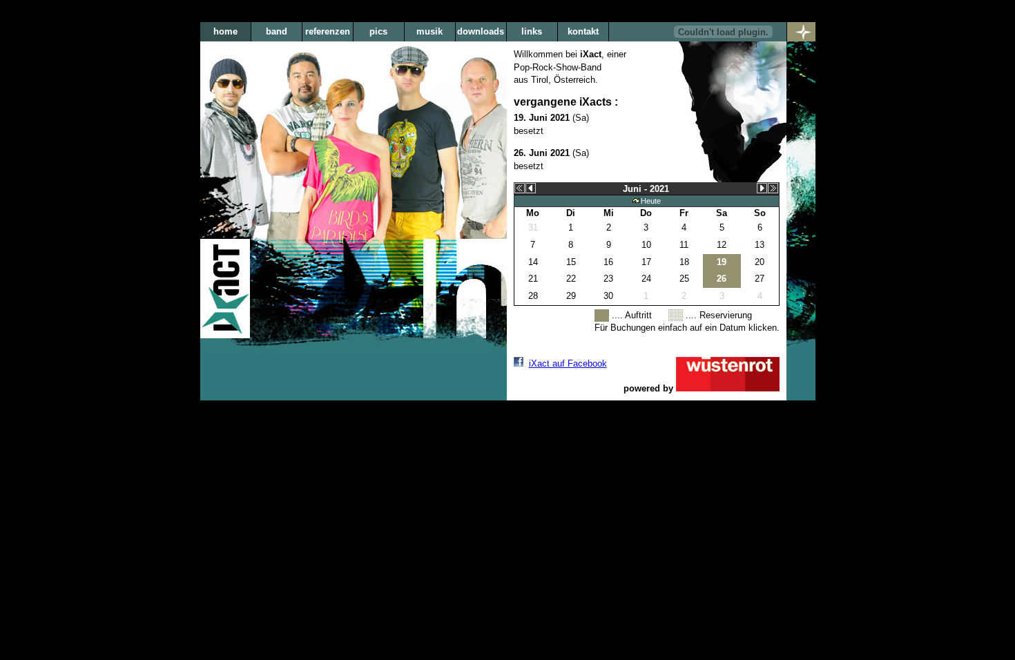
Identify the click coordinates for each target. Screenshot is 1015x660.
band (276, 31)
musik (429, 31)
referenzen (327, 31)
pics (378, 31)
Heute (651, 201)
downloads (480, 31)
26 (721, 278)
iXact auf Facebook (568, 363)
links (531, 31)
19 (721, 262)
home (225, 31)
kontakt (583, 31)
